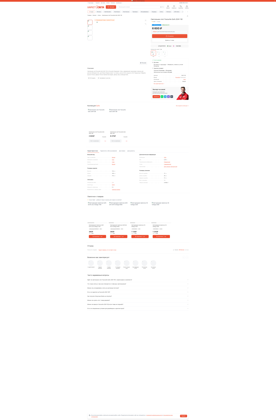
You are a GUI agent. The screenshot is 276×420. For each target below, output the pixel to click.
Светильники (107, 11)
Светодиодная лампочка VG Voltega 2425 (138, 225)
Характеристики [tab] (92, 151)
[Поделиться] (187, 16)
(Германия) (183, 77)
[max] (168, 96)
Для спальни (167, 166)
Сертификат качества (105, 78)
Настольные (126, 11)
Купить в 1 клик (169, 40)
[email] (171, 96)
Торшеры (154, 11)
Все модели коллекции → (182, 105)
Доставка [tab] (122, 151)
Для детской (174, 166)
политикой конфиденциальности (154, 415)
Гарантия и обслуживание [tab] (108, 151)
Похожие (144, 62)
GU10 (113, 184)
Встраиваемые (144, 11)
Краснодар (163, 64)
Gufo (184, 79)
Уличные (168, 11)
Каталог (94, 15)
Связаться (156, 96)
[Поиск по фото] (161, 7)
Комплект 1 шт (98, 236)
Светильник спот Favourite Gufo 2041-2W (96, 132)
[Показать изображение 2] (90, 27)
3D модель (92, 78)
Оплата (107, 2)
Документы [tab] (131, 151)
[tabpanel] (138, 172)
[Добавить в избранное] (145, 20)
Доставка (103, 2)
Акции (91, 11)
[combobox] (141, 7)
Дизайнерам (119, 2)
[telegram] (165, 96)
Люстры (99, 11)
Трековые (135, 11)
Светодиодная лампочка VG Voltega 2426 (160, 225)
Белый (113, 157)
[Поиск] (163, 7)
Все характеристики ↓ (159, 83)
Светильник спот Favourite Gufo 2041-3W (118, 132)
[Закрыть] (274, 1)
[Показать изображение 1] (90, 22)
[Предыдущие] (183, 257)
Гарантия (98, 2)
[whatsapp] (162, 96)
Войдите (155, 31)
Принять (183, 416)
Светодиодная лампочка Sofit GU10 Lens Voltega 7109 (96, 225)
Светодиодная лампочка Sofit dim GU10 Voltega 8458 (118, 225)
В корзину (171, 36)
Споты (161, 11)
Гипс (113, 159)
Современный (167, 164)
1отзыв (158, 21)
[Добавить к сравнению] (145, 23)
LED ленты (176, 11)
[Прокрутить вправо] (188, 12)
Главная (89, 15)
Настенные (117, 11)
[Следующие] (187, 257)
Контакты (113, 2)
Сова (113, 162)
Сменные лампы (116, 189)
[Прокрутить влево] (185, 12)
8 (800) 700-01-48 (183, 2)
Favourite (177, 77)
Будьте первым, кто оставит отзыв (107, 250)
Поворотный (167, 162)
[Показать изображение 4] (90, 37)
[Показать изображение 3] (90, 32)
